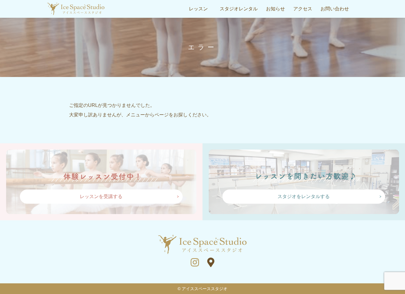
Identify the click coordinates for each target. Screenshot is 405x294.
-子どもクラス (198, 32)
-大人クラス (196, 43)
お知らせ (275, 8)
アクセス (302, 8)
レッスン (198, 8)
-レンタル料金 (237, 32)
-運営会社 (233, 43)
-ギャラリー (235, 22)
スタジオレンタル (239, 8)
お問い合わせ (335, 8)
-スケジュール (198, 22)
